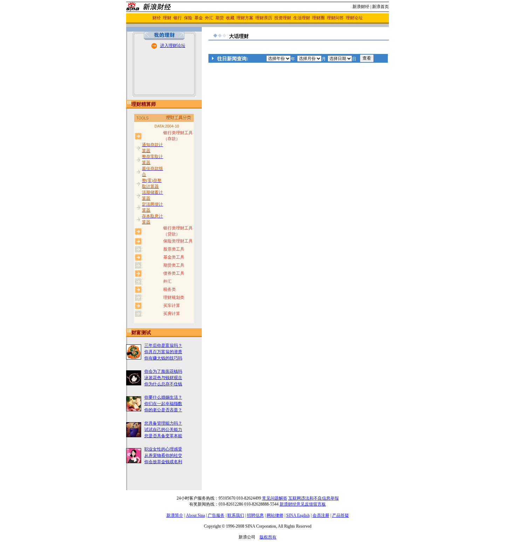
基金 (198, 17)
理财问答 (335, 17)
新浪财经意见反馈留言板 (303, 504)
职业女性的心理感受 (163, 449)
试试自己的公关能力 (163, 429)
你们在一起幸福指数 (163, 403)
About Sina (195, 515)
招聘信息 (255, 515)
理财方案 (244, 17)
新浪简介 (174, 515)
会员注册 (321, 515)
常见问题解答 (274, 498)
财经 (156, 17)
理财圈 (318, 17)
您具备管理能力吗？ (163, 423)
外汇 (209, 17)
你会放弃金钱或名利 (163, 461)
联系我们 (235, 515)
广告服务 (216, 515)
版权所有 (268, 537)
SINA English (298, 515)
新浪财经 (360, 6)
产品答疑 (340, 515)
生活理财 (301, 17)
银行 (177, 17)
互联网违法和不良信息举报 (313, 498)
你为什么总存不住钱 (163, 384)
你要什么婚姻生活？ (163, 397)
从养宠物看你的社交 (163, 455)
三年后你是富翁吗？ (163, 345)
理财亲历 (263, 17)
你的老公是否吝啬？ (163, 409)
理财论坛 (354, 17)
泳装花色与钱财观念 (163, 377)
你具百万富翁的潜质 (163, 351)
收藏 (230, 17)
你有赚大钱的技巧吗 (163, 358)
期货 (219, 17)
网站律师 (275, 515)
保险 (188, 17)
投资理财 (282, 17)
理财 (167, 17)
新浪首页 (380, 6)
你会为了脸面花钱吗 (163, 371)
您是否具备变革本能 (163, 435)
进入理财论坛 (172, 45)
